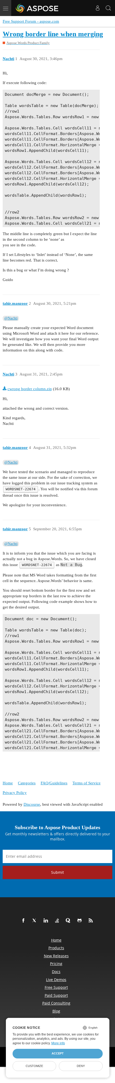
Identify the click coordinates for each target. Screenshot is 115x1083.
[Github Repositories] (80, 920)
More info (58, 1043)
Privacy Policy (15, 792)
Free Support (56, 987)
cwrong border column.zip (29, 389)
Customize (34, 1066)
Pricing (56, 963)
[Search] (108, 8)
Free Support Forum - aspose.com (31, 21)
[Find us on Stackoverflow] (58, 920)
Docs (56, 971)
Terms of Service (86, 783)
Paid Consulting (56, 1003)
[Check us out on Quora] (69, 920)
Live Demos (56, 979)
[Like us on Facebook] (24, 920)
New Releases (56, 955)
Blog (56, 1011)
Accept (58, 1053)
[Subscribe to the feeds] (91, 920)
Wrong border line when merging (53, 34)
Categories (27, 783)
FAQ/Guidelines (54, 783)
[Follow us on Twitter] (35, 920)
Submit (57, 872)
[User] (97, 8)
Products (56, 947)
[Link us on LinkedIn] (46, 920)
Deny (81, 1066)
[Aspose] (37, 8)
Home (8, 783)
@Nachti (11, 318)
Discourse (32, 804)
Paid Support (56, 995)
